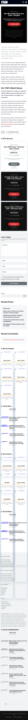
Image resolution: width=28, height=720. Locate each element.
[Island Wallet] (7, 490)
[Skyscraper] (21, 490)
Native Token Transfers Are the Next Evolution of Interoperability (13, 311)
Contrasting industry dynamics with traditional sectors (17, 691)
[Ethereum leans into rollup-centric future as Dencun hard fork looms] (5, 681)
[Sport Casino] (21, 352)
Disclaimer (3, 606)
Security (3, 608)
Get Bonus (13, 24)
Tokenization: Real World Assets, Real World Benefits (13, 320)
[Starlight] (7, 474)
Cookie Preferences (6, 605)
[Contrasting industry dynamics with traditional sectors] (5, 689)
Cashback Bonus (14, 11)
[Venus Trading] (21, 474)
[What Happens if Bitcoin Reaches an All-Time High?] (5, 441)
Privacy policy (4, 601)
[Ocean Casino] (7, 385)
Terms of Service (5, 603)
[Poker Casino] (21, 368)
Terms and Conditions (17, 716)
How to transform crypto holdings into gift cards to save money (17, 675)
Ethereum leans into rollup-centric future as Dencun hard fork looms (17, 684)
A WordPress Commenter (9, 339)
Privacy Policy (8, 716)
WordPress (20, 713)
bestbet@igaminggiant (13, 132)
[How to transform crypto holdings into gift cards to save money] (5, 673)
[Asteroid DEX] (21, 457)
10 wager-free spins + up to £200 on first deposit (14, 178)
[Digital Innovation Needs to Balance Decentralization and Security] (5, 426)
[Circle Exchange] (7, 457)
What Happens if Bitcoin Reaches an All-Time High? (14, 324)
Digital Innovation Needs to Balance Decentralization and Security (12, 316)
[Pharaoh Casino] (7, 368)
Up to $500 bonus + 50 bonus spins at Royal (14, 148)
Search (3, 293)
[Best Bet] (4, 2)
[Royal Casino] (7, 352)
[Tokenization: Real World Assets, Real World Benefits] (5, 433)
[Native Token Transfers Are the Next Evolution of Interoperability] (5, 417)
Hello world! (6, 308)
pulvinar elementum (9, 124)
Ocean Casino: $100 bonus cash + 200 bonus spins (14, 208)
